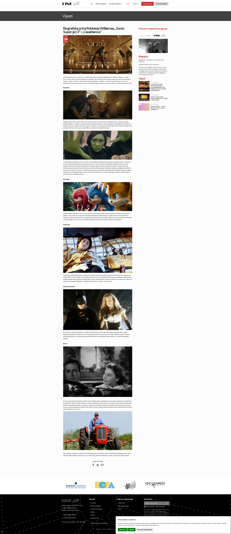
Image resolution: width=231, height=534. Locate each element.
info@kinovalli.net (71, 508)
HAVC (120, 509)
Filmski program (101, 4)
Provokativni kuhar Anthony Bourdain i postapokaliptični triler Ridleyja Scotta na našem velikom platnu (158, 87)
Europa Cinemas (123, 506)
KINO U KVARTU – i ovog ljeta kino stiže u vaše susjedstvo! (158, 108)
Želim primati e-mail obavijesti (155, 506)
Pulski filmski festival (69, 515)
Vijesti (128, 4)
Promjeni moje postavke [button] (144, 529)
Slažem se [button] (122, 529)
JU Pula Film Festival (69, 518)
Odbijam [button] (131, 529)
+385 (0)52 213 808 (73, 510)
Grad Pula (121, 503)
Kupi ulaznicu (147, 4)
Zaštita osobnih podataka (99, 523)
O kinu (135, 4)
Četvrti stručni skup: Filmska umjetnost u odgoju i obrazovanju (159, 98)
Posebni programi (115, 4)
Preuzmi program (161, 4)
